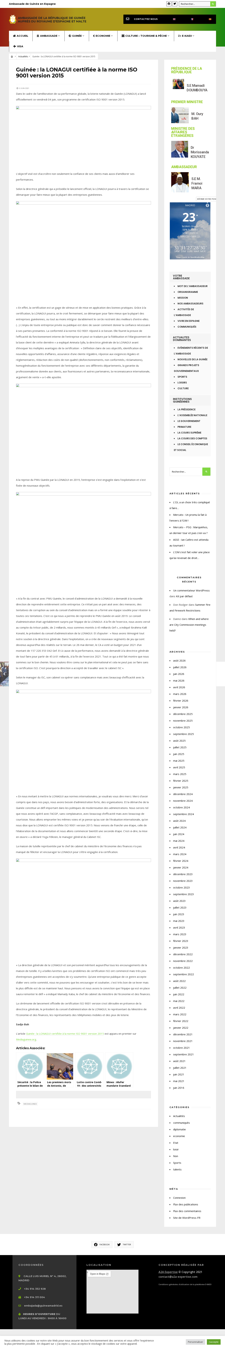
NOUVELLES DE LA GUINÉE (192, 359)
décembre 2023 (183, 874)
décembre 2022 (183, 954)
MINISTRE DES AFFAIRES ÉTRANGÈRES (183, 132)
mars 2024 (179, 854)
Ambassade (48, 35)
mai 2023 (178, 921)
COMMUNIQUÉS (187, 326)
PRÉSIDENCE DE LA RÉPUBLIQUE (186, 70)
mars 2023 (179, 934)
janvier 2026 (180, 707)
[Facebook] (169, 3)
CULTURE (183, 388)
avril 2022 (179, 1007)
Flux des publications (185, 1204)
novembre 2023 (183, 881)
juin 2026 (178, 674)
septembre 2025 (183, 734)
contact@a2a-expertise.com (178, 1277)
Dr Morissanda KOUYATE (200, 152)
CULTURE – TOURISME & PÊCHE (146, 35)
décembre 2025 (183, 714)
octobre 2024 (181, 807)
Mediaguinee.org (26, 1039)
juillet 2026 (180, 667)
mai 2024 (178, 840)
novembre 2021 (183, 1041)
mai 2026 (178, 680)
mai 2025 (178, 760)
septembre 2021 (183, 1054)
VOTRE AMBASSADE (181, 277)
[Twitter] (174, 3)
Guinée (77, 35)
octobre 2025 (181, 727)
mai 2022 (178, 1001)
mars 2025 (179, 774)
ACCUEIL (22, 35)
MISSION (183, 297)
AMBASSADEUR (184, 167)
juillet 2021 (180, 1067)
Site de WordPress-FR (186, 1217)
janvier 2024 (180, 867)
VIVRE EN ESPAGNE (189, 321)
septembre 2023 (183, 894)
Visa (20, 46)
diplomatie (179, 1129)
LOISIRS (182, 382)
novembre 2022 (183, 961)
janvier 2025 (180, 787)
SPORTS (182, 377)
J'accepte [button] (213, 1341)
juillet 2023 (180, 907)
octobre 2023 (181, 887)
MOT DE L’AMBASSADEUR (193, 286)
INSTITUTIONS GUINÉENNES (182, 400)
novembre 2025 (183, 720)
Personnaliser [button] (195, 1341)
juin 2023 (178, 914)
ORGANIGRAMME (188, 292)
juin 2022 (178, 994)
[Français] (189, 19)
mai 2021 (178, 1081)
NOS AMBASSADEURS (190, 303)
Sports (177, 1162)
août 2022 (179, 981)
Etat (175, 1142)
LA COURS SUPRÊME (189, 432)
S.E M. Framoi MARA (196, 183)
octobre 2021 (181, 1047)
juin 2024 (178, 834)
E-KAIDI (187, 35)
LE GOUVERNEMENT (189, 421)
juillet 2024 (180, 827)
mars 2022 (179, 1014)
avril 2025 (179, 767)
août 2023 (179, 901)
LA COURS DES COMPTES (192, 438)
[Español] (207, 19)
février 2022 (180, 1021)
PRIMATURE (184, 427)
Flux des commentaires (187, 1211)
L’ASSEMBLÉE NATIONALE (192, 415)
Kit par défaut (184, 596)
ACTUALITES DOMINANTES (182, 339)
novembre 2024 (183, 800)
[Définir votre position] (207, 205)
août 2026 (179, 660)
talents (177, 1169)
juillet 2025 (180, 747)
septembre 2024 (183, 814)
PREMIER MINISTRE (187, 102)
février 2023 (180, 941)
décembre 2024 (183, 794)
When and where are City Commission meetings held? (189, 624)
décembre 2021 (183, 1034)
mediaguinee (30, 1104)
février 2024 (180, 860)
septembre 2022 (183, 974)
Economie (103, 35)
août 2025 (179, 740)
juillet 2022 (180, 987)
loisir (176, 1149)
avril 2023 (179, 927)
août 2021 (179, 1061)
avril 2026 (179, 687)
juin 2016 (178, 1087)
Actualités (23, 56)
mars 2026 (179, 694)
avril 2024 (179, 847)
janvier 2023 (180, 947)
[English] (171, 19)
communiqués (181, 1122)
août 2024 (179, 820)
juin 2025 (178, 754)
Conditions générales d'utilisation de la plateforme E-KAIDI (185, 1284)
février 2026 (180, 700)
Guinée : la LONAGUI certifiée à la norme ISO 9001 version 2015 (65, 1033)
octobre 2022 (181, 967)
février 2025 (180, 780)
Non (175, 1156)
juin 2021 (178, 1074)
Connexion (179, 1197)
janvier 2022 (180, 1027)
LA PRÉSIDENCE (186, 409)
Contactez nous (146, 19)
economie (179, 1136)
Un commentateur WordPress (191, 590)
